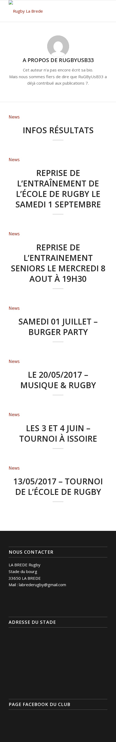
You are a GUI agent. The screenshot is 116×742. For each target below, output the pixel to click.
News (14, 117)
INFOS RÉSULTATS (58, 130)
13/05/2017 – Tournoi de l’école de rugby (58, 486)
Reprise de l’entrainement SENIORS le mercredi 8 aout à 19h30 (58, 263)
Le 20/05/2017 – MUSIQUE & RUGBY (58, 380)
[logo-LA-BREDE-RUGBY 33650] (48, 11)
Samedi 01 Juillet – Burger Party (58, 326)
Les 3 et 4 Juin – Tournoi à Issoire (58, 433)
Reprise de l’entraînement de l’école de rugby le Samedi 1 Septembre (58, 188)
